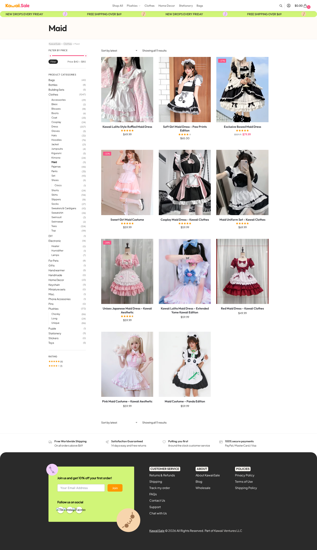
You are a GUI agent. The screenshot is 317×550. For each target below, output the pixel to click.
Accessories (58, 99)
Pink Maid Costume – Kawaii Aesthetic (127, 401)
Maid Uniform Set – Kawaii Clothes (242, 219)
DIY (50, 236)
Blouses (56, 108)
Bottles (52, 84)
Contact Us (157, 500)
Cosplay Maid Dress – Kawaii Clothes (185, 219)
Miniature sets (56, 289)
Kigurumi (56, 153)
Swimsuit (56, 217)
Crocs (58, 185)
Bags (51, 80)
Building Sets (56, 89)
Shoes (55, 180)
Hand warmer (56, 270)
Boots (55, 113)
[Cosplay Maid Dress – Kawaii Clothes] (185, 182)
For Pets (53, 260)
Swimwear (57, 221)
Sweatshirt (57, 212)
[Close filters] (87, 51)
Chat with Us (158, 513)
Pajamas (56, 166)
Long (54, 318)
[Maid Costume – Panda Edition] (185, 364)
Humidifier (57, 250)
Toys (51, 342)
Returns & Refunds (162, 475)
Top (53, 230)
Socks (55, 203)
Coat (54, 117)
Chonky (55, 313)
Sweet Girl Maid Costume (127, 219)
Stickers (53, 338)
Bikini (54, 104)
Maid (54, 162)
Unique (55, 322)
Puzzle (52, 328)
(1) (55, 366)
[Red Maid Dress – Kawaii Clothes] (242, 271)
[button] (303, 5)
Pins (50, 303)
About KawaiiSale (208, 475)
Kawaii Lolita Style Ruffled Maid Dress (127, 127)
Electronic (54, 240)
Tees (54, 226)
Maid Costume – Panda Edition (185, 401)
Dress (54, 126)
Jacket (55, 144)
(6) (55, 361)
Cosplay (56, 122)
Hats (54, 135)
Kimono (56, 157)
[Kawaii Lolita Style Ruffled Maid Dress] (127, 89)
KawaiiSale (55, 43)
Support (155, 507)
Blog (199, 481)
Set (53, 175)
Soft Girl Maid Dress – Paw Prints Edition (185, 128)
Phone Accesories (59, 299)
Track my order (159, 488)
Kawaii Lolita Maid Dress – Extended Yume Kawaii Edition (185, 310)
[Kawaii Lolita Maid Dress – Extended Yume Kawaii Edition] (185, 271)
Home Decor (56, 279)
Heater (55, 246)
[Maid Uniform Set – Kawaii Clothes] (242, 182)
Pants (54, 171)
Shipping (155, 481)
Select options (127, 142)
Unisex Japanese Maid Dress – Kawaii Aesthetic (127, 310)
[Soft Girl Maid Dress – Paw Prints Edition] (185, 89)
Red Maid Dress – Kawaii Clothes (242, 308)
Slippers (56, 199)
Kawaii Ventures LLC (228, 531)
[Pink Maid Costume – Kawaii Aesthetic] (127, 364)
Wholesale (203, 488)
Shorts (55, 190)
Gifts (51, 265)
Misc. (51, 294)
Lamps (55, 254)
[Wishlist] (147, 62)
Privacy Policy (244, 475)
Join (115, 488)
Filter (53, 61)
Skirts (54, 194)
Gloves (55, 130)
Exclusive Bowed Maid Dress (242, 127)
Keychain (54, 284)
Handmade (55, 275)
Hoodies (56, 139)
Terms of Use (244, 481)
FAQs (153, 494)
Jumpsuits (57, 148)
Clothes (67, 43)
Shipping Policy (246, 488)
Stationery (54, 333)
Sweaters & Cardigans (63, 208)
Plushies (53, 308)
